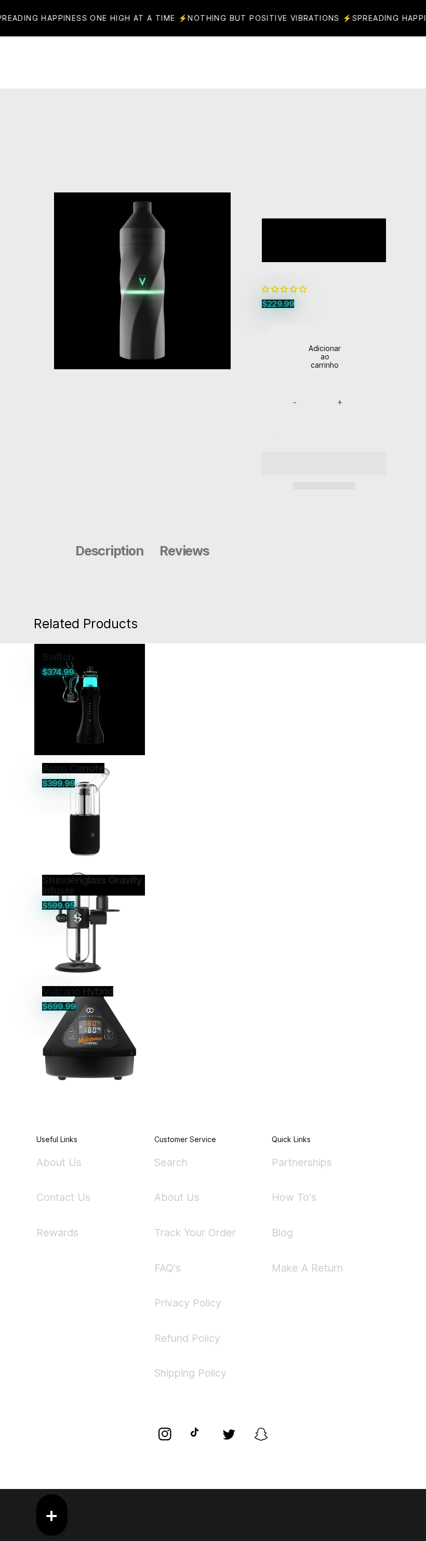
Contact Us (63, 1197)
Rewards (57, 1232)
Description (109, 551)
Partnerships (302, 1163)
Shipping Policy (190, 1373)
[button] (285, 288)
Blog (282, 1232)
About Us (59, 1163)
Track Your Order (195, 1232)
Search (171, 1163)
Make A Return (307, 1268)
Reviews (184, 551)
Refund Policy (187, 1338)
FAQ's (167, 1268)
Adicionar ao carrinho (325, 356)
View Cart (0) (249, 62)
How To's (294, 1197)
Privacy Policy (187, 1303)
